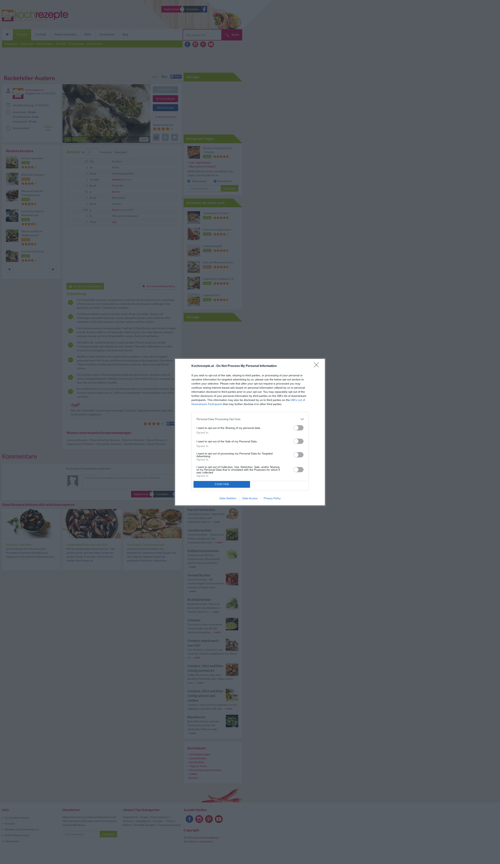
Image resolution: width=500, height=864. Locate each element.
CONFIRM (222, 484)
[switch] (298, 427)
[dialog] (250, 432)
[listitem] (250, 419)
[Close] (317, 366)
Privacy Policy (272, 498)
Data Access (250, 498)
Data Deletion (228, 498)
